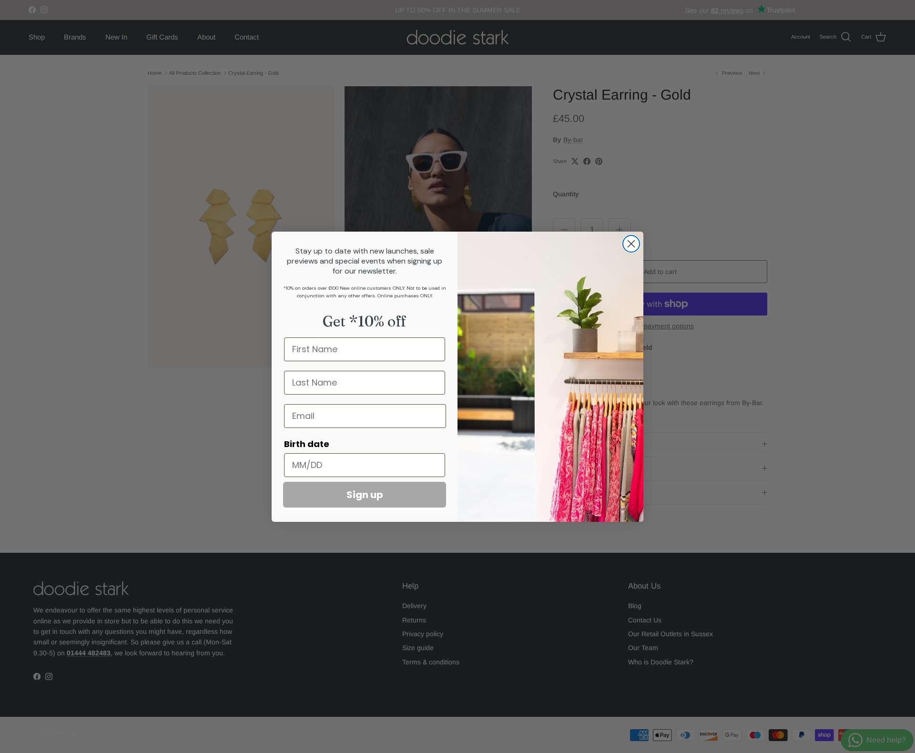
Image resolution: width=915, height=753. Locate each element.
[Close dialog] (631, 243)
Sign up (364, 494)
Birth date (306, 444)
